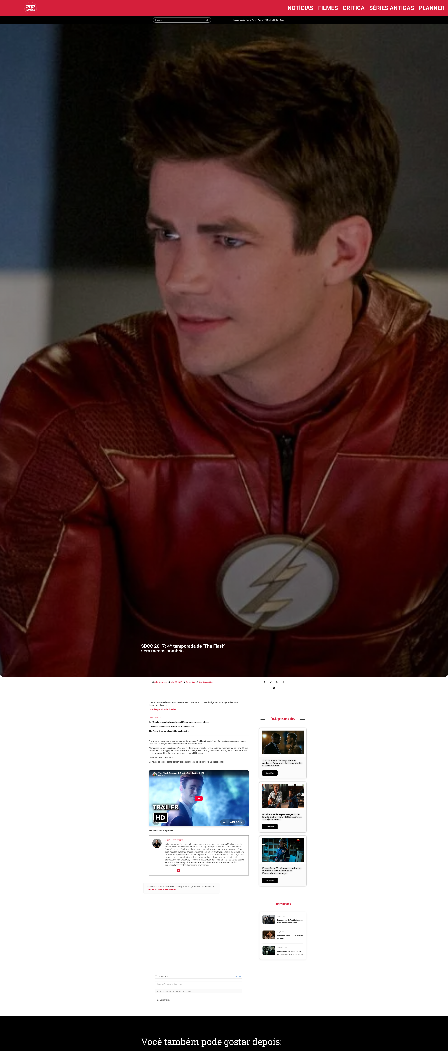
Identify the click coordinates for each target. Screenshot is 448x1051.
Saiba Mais (270, 773)
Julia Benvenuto (174, 840)
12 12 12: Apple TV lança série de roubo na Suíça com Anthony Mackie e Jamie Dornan (282, 763)
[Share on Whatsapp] (273, 687)
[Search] (207, 20)
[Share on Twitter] (270, 682)
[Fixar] (167, 991)
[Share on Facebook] (264, 682)
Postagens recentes (283, 719)
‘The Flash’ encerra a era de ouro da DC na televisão (171, 726)
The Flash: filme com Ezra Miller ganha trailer (169, 731)
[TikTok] (178, 870)
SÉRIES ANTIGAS (391, 8)
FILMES (328, 8)
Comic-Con (190, 682)
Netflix (270, 20)
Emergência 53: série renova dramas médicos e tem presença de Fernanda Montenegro (281, 871)
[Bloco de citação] (176, 991)
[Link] (183, 991)
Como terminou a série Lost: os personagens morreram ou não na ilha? (290, 952)
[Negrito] (157, 991)
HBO (276, 20)
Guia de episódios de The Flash (163, 709)
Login (239, 976)
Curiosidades (283, 904)
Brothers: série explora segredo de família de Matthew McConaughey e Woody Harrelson (282, 817)
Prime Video (251, 20)
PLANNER (431, 8)
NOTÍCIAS (300, 8)
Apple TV (262, 20)
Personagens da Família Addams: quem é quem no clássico (290, 921)
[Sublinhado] (163, 991)
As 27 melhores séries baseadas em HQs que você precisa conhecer (179, 722)
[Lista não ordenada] (173, 991)
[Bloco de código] (180, 991)
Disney (282, 20)
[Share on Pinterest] (283, 682)
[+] (189, 991)
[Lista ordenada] (170, 991)
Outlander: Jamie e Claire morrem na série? (290, 937)
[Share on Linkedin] (277, 682)
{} (186, 991)
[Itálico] (160, 991)
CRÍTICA (354, 8)
